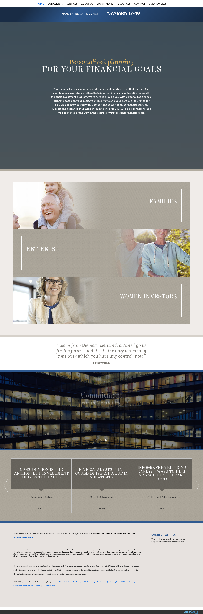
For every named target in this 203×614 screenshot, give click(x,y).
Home (40, 3)
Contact (139, 3)
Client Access (158, 3)
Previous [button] (6, 485)
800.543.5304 (113, 533)
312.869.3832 (97, 533)
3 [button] (106, 440)
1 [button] (96, 440)
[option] (101, 410)
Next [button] (196, 485)
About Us (87, 3)
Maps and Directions (23, 537)
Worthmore (105, 3)
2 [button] (101, 440)
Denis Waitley (101, 363)
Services (72, 3)
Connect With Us (163, 534)
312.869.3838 (129, 533)
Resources (123, 3)
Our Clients (55, 3)
